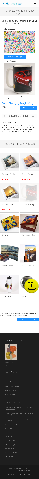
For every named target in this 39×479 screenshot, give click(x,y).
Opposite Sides (9, 362)
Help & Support (12, 453)
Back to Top (11, 441)
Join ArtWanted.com (12, 386)
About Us (11, 448)
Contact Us (11, 456)
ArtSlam (28, 468)
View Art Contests (11, 429)
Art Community (11, 390)
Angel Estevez (20, 14)
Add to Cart (29, 107)
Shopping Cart (12, 445)
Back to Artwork (15, 57)
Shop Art (9, 382)
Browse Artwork (11, 378)
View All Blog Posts (11, 425)
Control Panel (10, 394)
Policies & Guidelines (24, 470)
